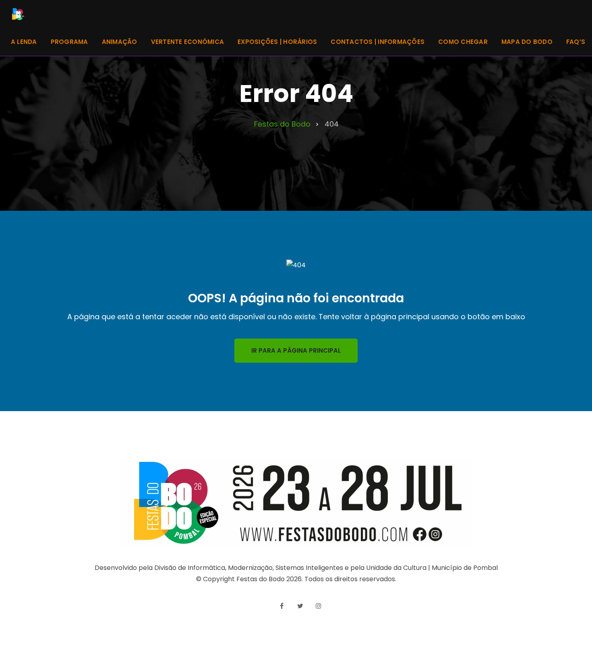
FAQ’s (575, 41)
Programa (69, 41)
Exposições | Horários (277, 41)
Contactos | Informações (377, 41)
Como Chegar (463, 41)
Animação (119, 41)
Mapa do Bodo (527, 41)
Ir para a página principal (296, 350)
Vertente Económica (187, 41)
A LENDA (24, 41)
